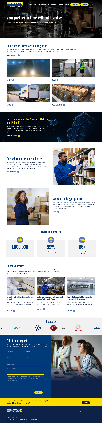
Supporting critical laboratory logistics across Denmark (20, 298)
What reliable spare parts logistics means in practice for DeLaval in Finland (50, 298)
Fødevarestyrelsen (71, 411)
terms (34, 419)
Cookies (17, 417)
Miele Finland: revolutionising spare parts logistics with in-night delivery (79, 298)
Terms (12, 417)
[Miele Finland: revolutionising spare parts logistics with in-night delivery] (81, 286)
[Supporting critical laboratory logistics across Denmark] (21, 286)
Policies (55, 411)
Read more (9, 311)
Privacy (8, 417)
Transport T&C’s (62, 411)
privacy (30, 419)
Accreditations (48, 411)
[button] (94, 4)
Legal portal (80, 411)
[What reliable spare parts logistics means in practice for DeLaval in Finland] (51, 286)
